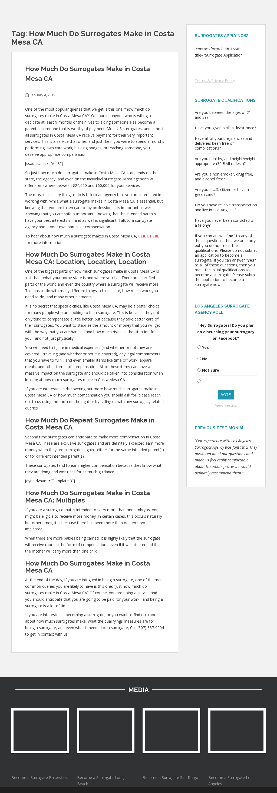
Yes (205, 347)
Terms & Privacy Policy (215, 80)
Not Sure (210, 370)
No (204, 358)
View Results (226, 405)
